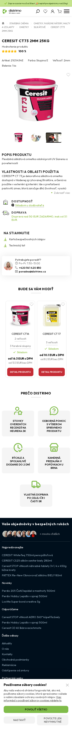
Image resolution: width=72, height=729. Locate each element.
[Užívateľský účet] (52, 11)
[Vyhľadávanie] (38, 11)
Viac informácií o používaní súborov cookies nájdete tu (32, 698)
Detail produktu (20, 372)
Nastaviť (19, 720)
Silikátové (40, 27)
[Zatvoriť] (67, 685)
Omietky (24, 27)
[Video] (53, 138)
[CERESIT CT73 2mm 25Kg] (36, 100)
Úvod (3, 23)
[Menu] (66, 11)
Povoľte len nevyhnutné (52, 720)
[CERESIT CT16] (20, 315)
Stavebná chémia (19, 23)
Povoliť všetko (36, 709)
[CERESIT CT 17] (52, 315)
